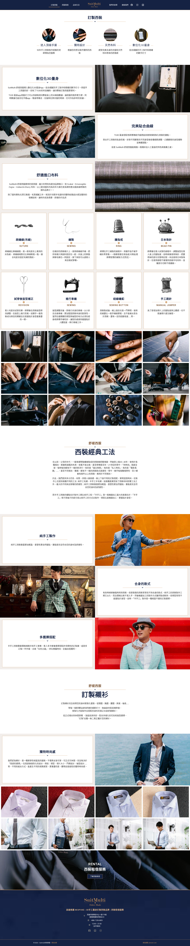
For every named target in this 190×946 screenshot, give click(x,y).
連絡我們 (125, 5)
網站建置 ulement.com (150, 943)
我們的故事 (113, 5)
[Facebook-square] (89, 930)
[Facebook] (132, 5)
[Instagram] (137, 5)
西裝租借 (65, 5)
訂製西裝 (54, 5)
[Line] (143, 5)
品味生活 (76, 5)
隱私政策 (54, 943)
